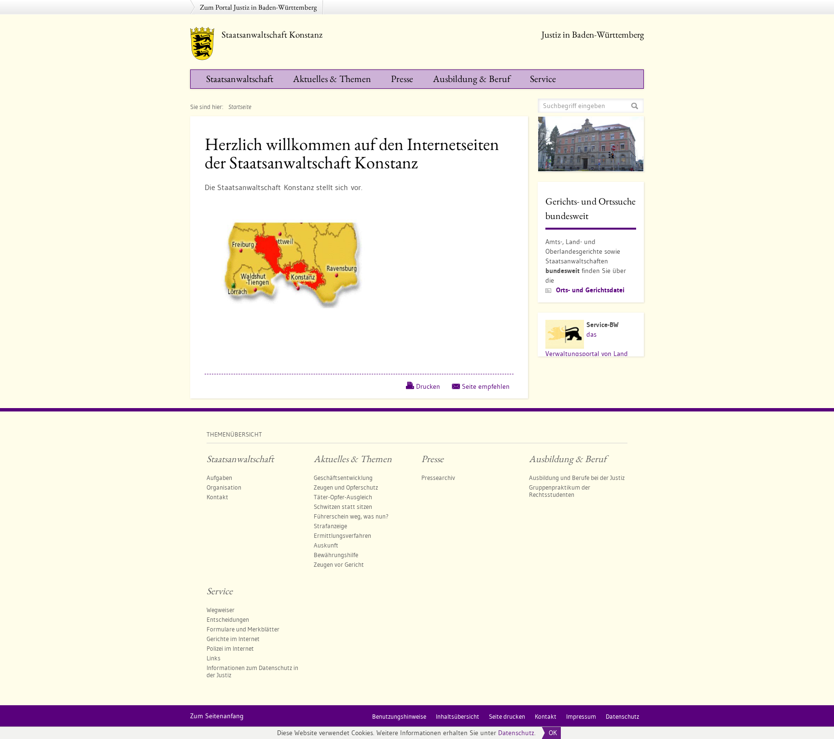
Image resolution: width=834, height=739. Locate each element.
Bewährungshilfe (336, 555)
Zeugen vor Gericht (339, 564)
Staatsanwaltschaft (239, 78)
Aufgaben (219, 477)
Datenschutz (516, 732)
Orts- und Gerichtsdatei (590, 290)
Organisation (224, 487)
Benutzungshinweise (399, 716)
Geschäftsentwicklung (343, 477)
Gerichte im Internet (233, 639)
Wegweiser (221, 610)
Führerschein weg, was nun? (351, 516)
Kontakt (217, 497)
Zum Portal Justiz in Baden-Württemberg (258, 7)
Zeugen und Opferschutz (346, 487)
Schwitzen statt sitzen (343, 506)
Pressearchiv (438, 477)
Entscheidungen (228, 619)
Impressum (581, 716)
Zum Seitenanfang (217, 716)
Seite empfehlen (486, 386)
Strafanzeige (330, 526)
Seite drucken (507, 716)
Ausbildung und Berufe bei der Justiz (577, 477)
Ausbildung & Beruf (471, 78)
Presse (402, 78)
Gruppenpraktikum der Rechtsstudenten (559, 490)
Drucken (428, 386)
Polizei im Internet (230, 648)
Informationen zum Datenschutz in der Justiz (252, 671)
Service (543, 78)
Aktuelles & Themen (332, 78)
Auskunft (326, 545)
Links (214, 658)
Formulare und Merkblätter (243, 629)
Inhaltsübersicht (457, 716)
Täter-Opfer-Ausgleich (343, 497)
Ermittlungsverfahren (342, 535)
